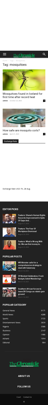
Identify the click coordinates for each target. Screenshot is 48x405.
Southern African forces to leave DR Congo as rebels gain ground (31, 291)
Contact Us (27, 397)
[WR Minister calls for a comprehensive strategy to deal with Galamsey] (9, 266)
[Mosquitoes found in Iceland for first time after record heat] (24, 79)
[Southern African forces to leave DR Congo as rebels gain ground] (9, 292)
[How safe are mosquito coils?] (24, 116)
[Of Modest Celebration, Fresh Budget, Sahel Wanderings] (9, 279)
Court (19, 397)
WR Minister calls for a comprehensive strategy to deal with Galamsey (30, 265)
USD (18, 188)
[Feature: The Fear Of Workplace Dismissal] (9, 232)
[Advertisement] (24, 25)
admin (5, 101)
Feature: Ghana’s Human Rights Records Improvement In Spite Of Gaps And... (31, 218)
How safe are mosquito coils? (21, 130)
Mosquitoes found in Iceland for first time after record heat (22, 95)
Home (5, 60)
